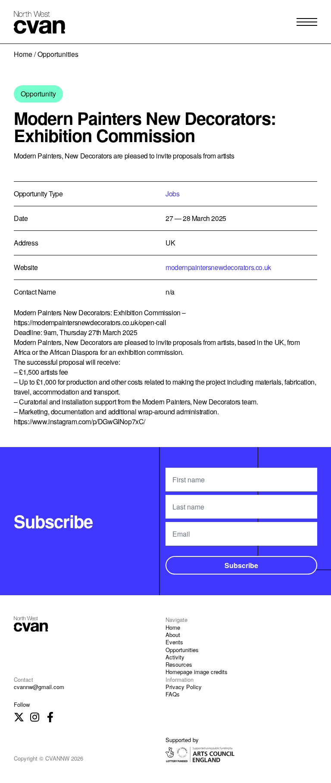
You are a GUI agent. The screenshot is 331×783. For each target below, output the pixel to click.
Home (23, 54)
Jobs (172, 194)
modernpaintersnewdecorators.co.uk (218, 267)
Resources (179, 664)
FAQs (173, 694)
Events (174, 642)
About (173, 635)
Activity (175, 657)
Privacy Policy (184, 687)
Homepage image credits (197, 672)
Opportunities (182, 650)
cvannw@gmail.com (39, 687)
